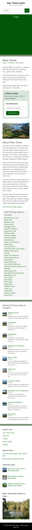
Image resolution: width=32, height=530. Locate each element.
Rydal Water (8, 284)
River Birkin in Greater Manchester (15, 477)
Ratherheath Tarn (10, 275)
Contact (5, 439)
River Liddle (8, 282)
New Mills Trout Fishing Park (14, 273)
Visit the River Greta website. (13, 207)
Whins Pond (8, 295)
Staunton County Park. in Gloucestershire (17, 470)
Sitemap (5, 444)
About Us (6, 436)
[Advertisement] (16, 37)
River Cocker (8, 277)
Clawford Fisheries (10, 229)
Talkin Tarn (8, 288)
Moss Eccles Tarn (10, 271)
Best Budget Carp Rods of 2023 (13, 459)
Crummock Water (10, 235)
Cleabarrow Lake (10, 231)
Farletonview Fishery (11, 251)
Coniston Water (9, 233)
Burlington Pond (9, 227)
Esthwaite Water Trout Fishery (14, 249)
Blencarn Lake (9, 222)
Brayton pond (8, 224)
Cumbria (11, 63)
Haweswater (8, 260)
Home (5, 63)
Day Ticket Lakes (16, 3)
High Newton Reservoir (12, 264)
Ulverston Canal (9, 293)
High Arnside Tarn (10, 262)
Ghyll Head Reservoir (11, 258)
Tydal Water (8, 291)
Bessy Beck (8, 220)
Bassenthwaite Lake (11, 218)
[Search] (27, 10)
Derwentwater (9, 240)
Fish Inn (7, 253)
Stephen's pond (9, 286)
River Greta (8, 280)
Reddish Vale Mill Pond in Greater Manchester (17, 485)
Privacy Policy (7, 441)
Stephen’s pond (13, 313)
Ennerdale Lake (9, 246)
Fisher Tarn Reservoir (11, 255)
